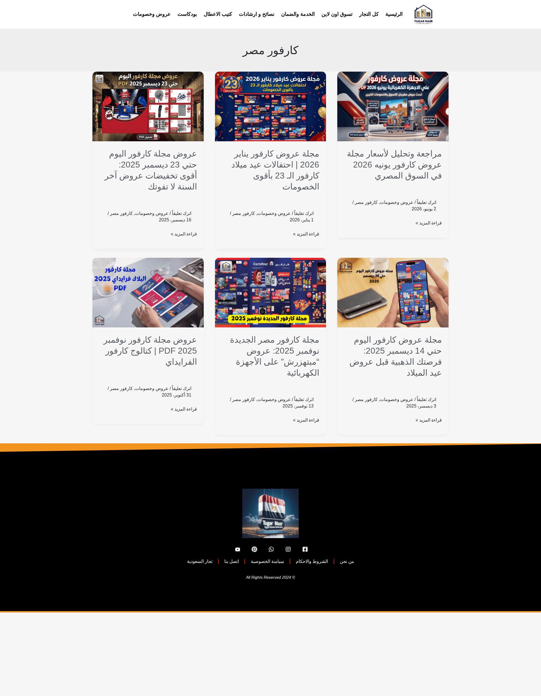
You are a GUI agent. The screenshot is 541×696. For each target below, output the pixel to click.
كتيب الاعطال (218, 14)
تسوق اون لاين (337, 14)
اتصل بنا (231, 561)
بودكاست (187, 14)
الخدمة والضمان (298, 14)
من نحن (347, 561)
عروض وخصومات (152, 14)
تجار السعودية (199, 561)
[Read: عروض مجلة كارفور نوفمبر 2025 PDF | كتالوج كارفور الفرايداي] (148, 292)
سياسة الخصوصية (267, 561)
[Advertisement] (372, 654)
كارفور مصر (366, 202)
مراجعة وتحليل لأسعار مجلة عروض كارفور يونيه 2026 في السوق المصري (394, 164)
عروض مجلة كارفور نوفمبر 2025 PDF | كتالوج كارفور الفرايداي (150, 350)
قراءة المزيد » (429, 222)
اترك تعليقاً (426, 202)
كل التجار (369, 14)
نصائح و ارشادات (256, 14)
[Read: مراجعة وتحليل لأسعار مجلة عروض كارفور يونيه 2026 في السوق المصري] (393, 106)
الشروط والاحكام (312, 561)
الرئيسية (394, 14)
